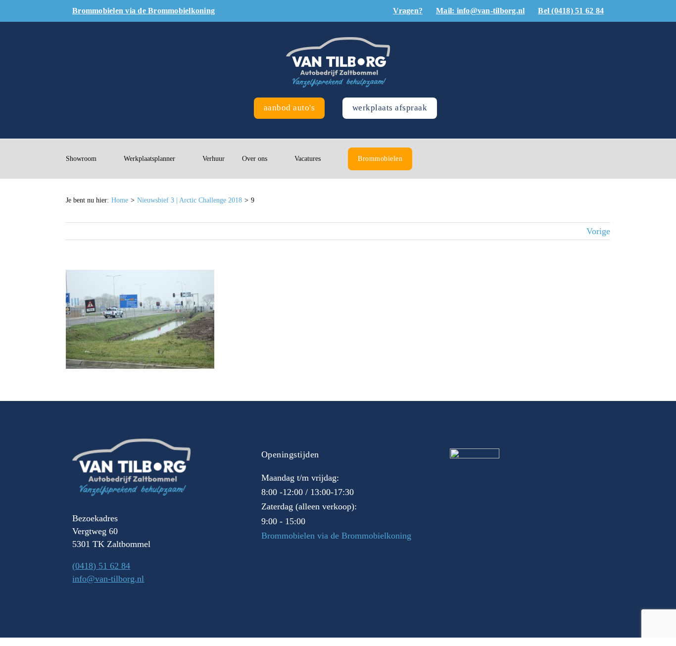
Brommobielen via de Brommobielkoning (336, 536)
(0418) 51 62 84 (101, 566)
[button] (432, 159)
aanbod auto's (289, 107)
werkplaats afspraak (390, 107)
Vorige (598, 231)
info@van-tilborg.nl (108, 579)
